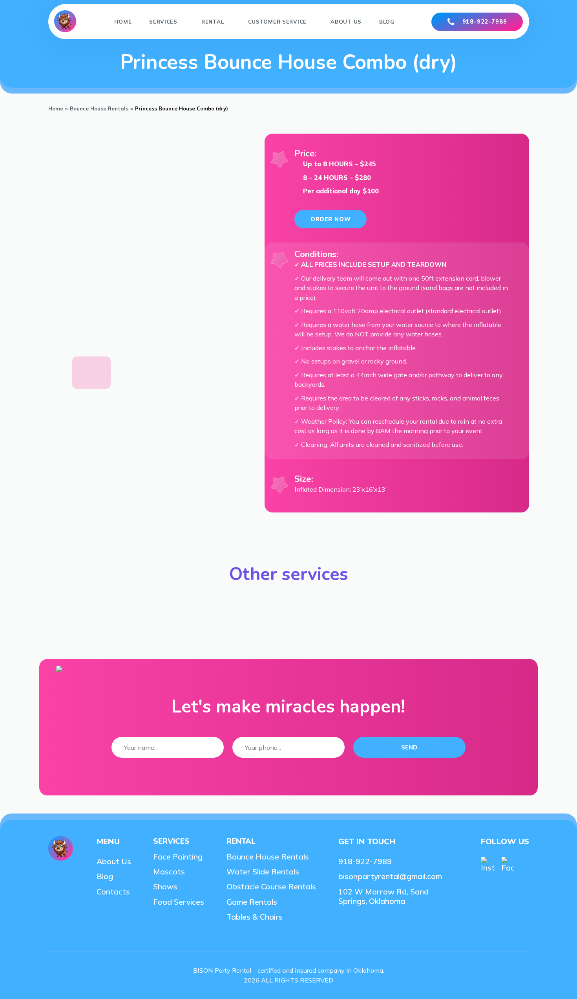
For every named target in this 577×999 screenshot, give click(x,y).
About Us (346, 21)
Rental (212, 21)
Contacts (113, 891)
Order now (330, 219)
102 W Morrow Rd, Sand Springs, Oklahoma (383, 896)
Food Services (178, 902)
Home (122, 21)
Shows (165, 886)
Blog (386, 21)
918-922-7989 (484, 21)
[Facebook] (508, 864)
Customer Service (277, 21)
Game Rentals (251, 902)
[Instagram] (488, 864)
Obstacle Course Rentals (271, 886)
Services (163, 21)
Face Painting (178, 856)
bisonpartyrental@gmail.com (390, 876)
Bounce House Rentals (99, 108)
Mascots (169, 871)
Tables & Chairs (254, 917)
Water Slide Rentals (262, 871)
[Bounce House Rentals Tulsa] (65, 21)
